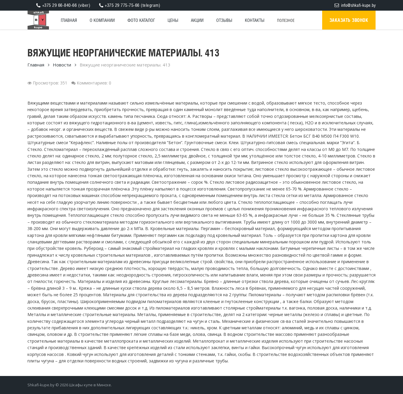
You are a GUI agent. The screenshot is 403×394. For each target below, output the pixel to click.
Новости (62, 65)
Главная (35, 65)
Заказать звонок (349, 20)
